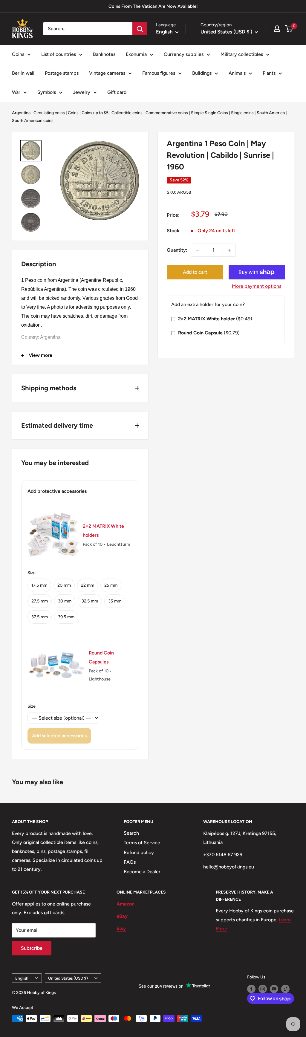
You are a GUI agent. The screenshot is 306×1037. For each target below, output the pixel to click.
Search (131, 833)
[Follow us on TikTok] (285, 989)
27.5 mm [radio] (39, 601)
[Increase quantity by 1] (229, 250)
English (21, 978)
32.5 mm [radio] (90, 601)
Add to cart (195, 272)
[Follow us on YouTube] (274, 989)
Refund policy (139, 852)
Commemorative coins (167, 112)
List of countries (58, 54)
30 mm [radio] (64, 601)
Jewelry (81, 92)
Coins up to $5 (95, 112)
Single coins (242, 112)
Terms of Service (142, 842)
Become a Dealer (142, 871)
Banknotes (104, 54)
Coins (18, 54)
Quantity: (177, 250)
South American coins (32, 120)
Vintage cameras (107, 73)
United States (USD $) (68, 978)
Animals (237, 73)
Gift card (116, 92)
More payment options (256, 286)
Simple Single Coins (209, 112)
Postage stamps (62, 73)
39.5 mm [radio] (66, 617)
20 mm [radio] (64, 585)
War (16, 92)
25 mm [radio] (110, 585)
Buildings (202, 73)
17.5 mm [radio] (39, 585)
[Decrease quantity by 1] (197, 250)
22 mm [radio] (87, 585)
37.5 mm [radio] (39, 617)
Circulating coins (49, 112)
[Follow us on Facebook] (251, 989)
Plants (269, 73)
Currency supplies (184, 54)
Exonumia (136, 54)
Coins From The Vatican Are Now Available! (153, 6)
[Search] (139, 28)
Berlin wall (23, 73)
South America (271, 112)
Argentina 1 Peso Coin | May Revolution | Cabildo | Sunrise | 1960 (220, 155)
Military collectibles (242, 54)
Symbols (46, 92)
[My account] (277, 28)
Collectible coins (127, 112)
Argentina (21, 112)
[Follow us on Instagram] (262, 989)
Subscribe (31, 948)
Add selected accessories (59, 735)
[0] (289, 28)
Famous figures (158, 73)
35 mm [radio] (114, 601)
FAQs (130, 862)
